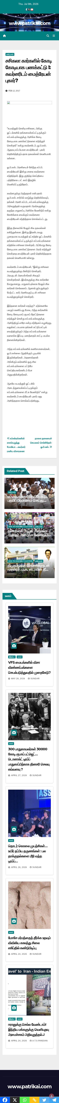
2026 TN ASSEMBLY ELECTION (20, 526)
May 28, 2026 (18, 679)
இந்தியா (12, 657)
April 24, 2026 (19, 954)
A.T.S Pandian (40, 1041)
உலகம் (20, 657)
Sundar (35, 679)
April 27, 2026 (19, 775)
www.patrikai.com (29, 23)
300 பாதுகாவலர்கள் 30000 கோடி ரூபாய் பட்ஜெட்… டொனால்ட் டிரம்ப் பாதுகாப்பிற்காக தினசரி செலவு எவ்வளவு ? (29, 759)
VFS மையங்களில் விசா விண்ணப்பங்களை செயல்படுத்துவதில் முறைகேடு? (29, 667)
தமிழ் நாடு (9, 54)
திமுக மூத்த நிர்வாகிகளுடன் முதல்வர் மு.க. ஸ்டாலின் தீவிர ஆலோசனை (29, 569)
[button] (48, 35)
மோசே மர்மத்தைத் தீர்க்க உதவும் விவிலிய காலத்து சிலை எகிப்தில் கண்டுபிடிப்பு (29, 943)
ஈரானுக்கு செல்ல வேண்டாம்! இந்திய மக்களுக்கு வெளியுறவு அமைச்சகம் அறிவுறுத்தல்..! (28, 1029)
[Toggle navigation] (54, 35)
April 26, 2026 (19, 867)
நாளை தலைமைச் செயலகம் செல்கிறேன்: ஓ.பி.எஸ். (41, 442)
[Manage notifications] (51, 1096)
